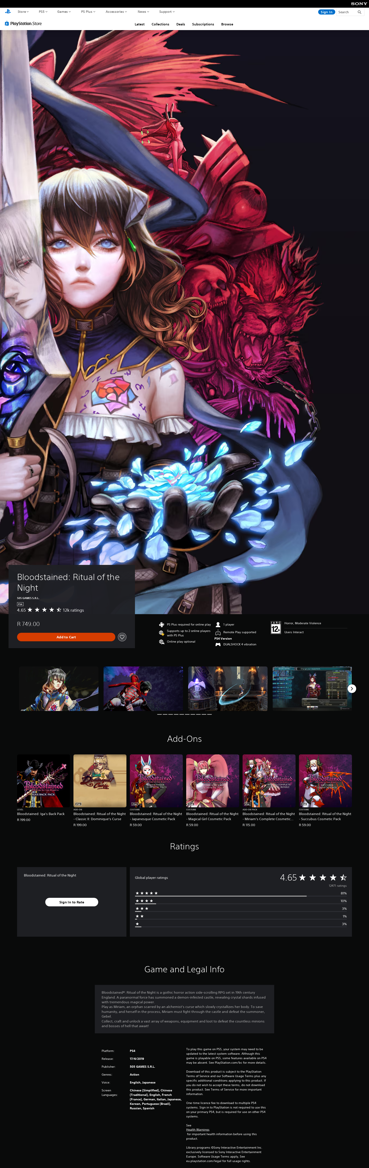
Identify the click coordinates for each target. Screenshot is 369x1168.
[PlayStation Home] (8, 12)
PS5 (42, 11)
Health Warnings (197, 1130)
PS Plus (86, 11)
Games (62, 11)
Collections (160, 24)
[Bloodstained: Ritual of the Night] (58, 688)
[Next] (352, 688)
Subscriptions (203, 24)
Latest (140, 24)
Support (165, 11)
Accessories (115, 11)
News (142, 11)
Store (22, 11)
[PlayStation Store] (24, 23)
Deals (180, 24)
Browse (227, 24)
